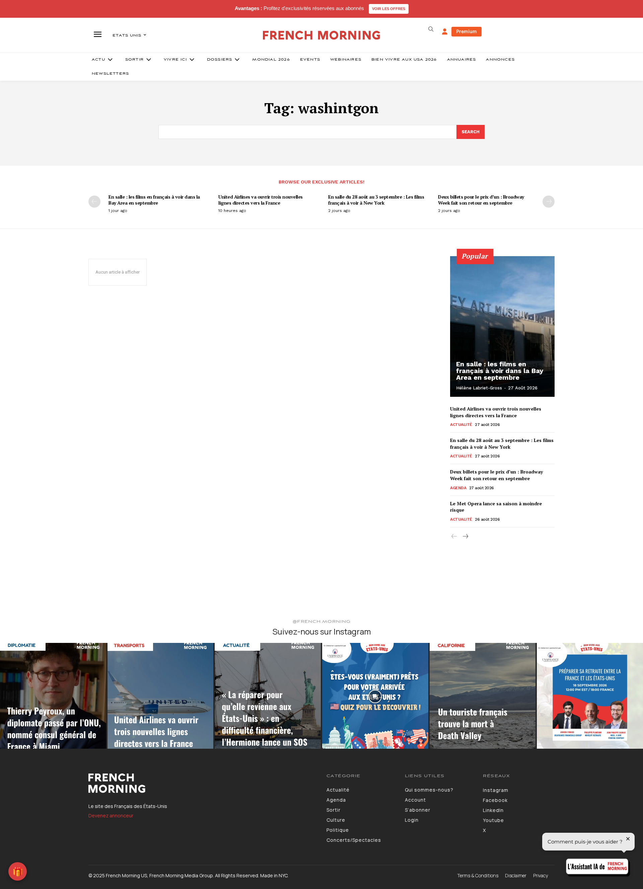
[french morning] (321, 35)
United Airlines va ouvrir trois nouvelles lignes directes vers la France (260, 200)
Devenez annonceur (110, 815)
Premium (466, 31)
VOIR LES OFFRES (388, 9)
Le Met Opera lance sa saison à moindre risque (496, 506)
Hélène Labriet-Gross (479, 387)
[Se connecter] (444, 32)
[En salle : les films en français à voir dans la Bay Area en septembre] (502, 326)
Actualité (461, 424)
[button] (430, 29)
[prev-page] (94, 202)
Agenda (458, 488)
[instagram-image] (53, 696)
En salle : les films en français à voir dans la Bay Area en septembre (154, 200)
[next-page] (549, 202)
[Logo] (202, 783)
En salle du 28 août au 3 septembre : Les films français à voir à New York (376, 200)
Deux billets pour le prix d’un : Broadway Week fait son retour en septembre (481, 200)
